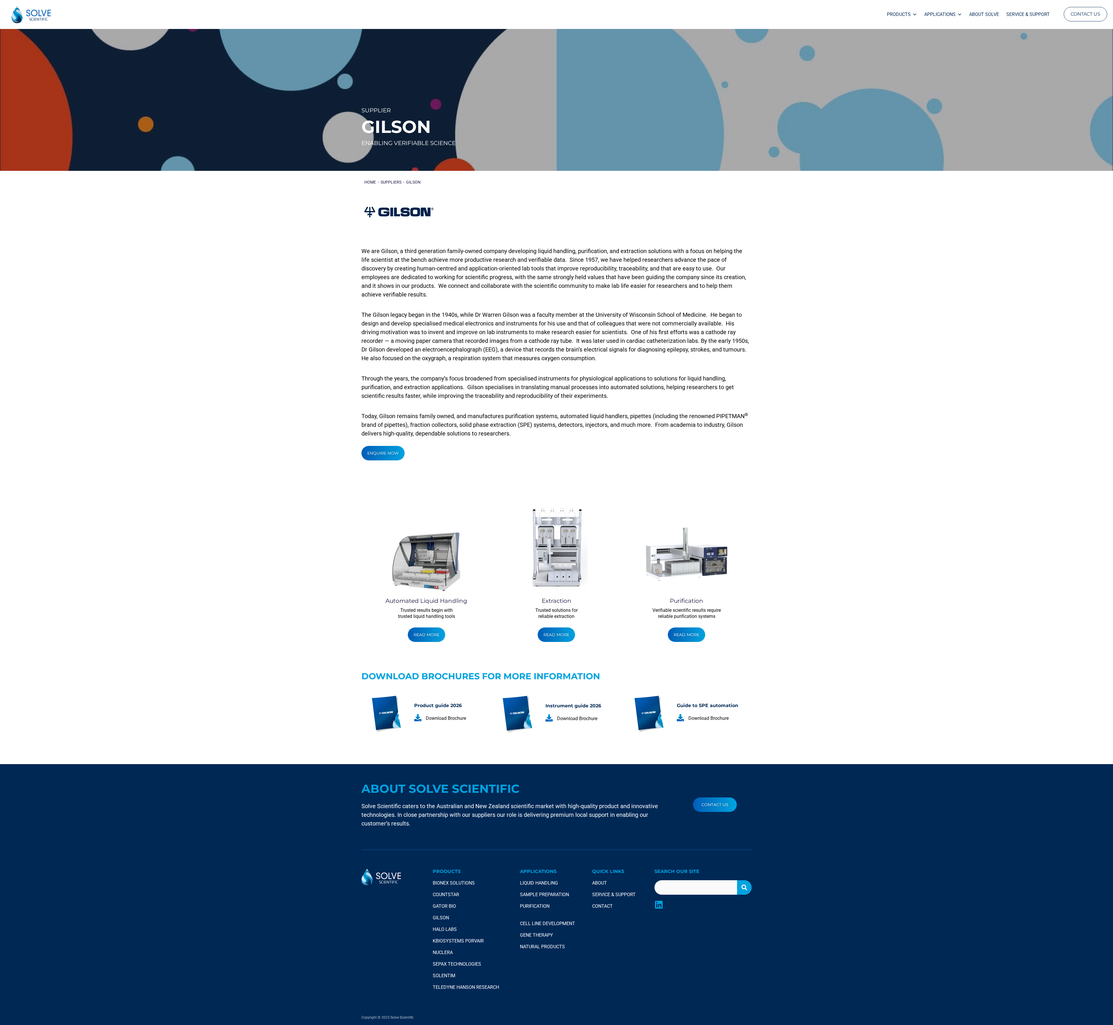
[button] (1085, 14)
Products (899, 14)
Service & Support (1028, 14)
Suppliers (391, 182)
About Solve (984, 14)
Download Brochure (446, 718)
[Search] (744, 887)
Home (370, 182)
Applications (940, 14)
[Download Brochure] (417, 717)
